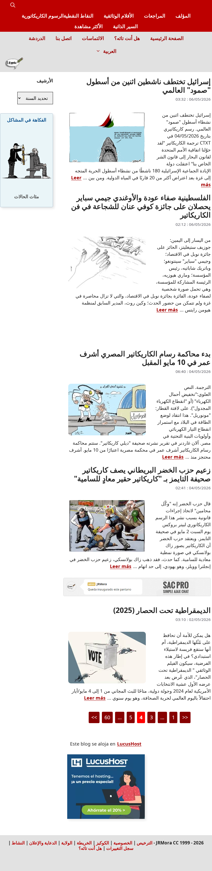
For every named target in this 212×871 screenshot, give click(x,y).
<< (185, 717)
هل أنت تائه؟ (127, 38)
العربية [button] (109, 51)
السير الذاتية (125, 26)
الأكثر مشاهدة (88, 26)
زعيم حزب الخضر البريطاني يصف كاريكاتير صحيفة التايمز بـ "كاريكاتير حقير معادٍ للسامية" (142, 474)
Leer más (167, 310)
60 (106, 718)
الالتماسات (93, 38)
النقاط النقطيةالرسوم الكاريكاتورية (57, 15)
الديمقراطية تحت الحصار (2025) (162, 610)
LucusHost (129, 744)
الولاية (66, 843)
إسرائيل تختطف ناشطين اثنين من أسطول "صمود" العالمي (148, 85)
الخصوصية (122, 843)
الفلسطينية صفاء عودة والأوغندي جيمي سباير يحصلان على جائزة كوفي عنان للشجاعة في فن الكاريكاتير (141, 206)
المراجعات (154, 15)
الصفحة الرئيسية (167, 38)
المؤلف (183, 15)
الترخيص (145, 843)
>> (94, 717)
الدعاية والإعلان (43, 843)
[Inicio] (14, 65)
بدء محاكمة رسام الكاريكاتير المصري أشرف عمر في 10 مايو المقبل (145, 358)
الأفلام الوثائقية (119, 15)
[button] (12, 5)
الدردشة (37, 38)
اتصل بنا (64, 38)
